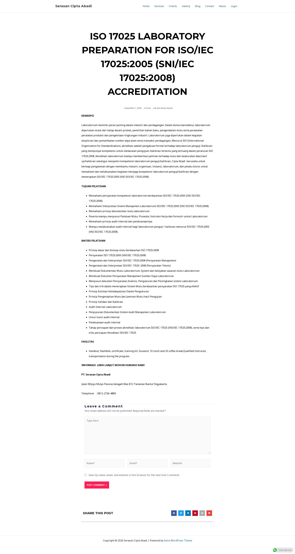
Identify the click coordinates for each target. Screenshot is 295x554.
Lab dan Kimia (159, 108)
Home (146, 6)
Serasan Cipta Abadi (73, 6)
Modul (170, 108)
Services (159, 6)
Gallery (186, 6)
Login (234, 6)
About (222, 6)
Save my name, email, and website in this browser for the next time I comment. (134, 475)
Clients (173, 6)
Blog (197, 6)
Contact (209, 6)
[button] (174, 513)
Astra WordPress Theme (178, 540)
